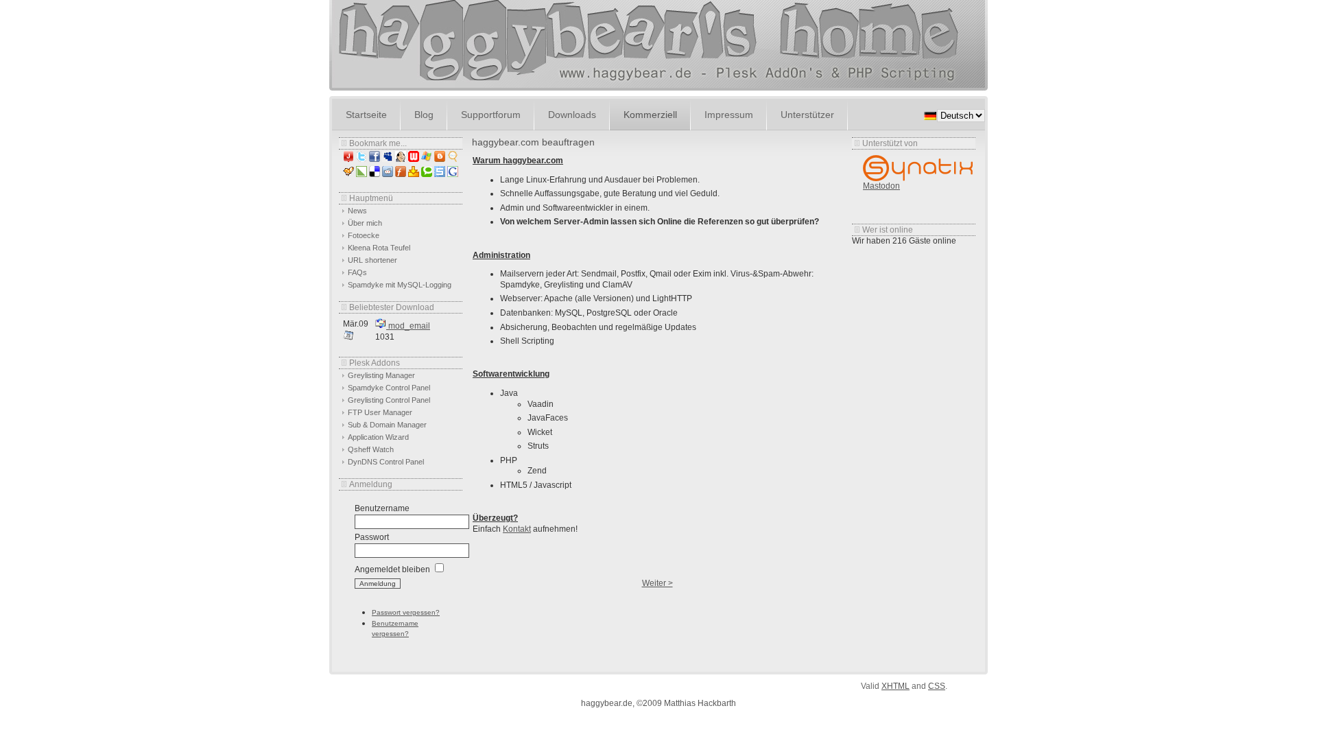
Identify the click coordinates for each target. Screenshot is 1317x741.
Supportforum (491, 114)
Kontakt (517, 529)
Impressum (728, 114)
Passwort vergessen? (406, 612)
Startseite (366, 114)
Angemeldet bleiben (392, 569)
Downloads (572, 114)
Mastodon (881, 186)
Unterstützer (807, 114)
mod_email (408, 326)
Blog (424, 114)
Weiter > (657, 583)
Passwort (372, 537)
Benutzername (382, 508)
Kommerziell (650, 114)
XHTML (895, 686)
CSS (936, 686)
